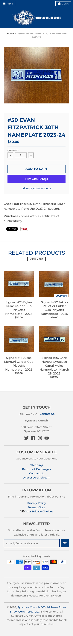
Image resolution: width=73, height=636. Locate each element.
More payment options (36, 188)
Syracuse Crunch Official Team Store (41, 607)
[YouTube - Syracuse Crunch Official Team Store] (46, 438)
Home (10, 33)
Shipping (36, 465)
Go (65, 543)
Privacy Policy (36, 503)
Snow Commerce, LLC (25, 611)
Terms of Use (36, 507)
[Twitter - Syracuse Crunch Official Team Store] (26, 438)
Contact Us (47, 413)
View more (36, 259)
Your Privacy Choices (39, 511)
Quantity (13, 150)
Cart (65, 3)
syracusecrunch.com (36, 477)
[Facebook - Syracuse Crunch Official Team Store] (33, 438)
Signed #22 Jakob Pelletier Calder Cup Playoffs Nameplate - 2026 (54, 308)
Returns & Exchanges (36, 469)
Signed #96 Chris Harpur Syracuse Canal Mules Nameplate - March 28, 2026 (54, 365)
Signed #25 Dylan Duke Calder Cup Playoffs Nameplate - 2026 (18, 308)
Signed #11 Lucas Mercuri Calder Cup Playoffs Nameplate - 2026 (19, 363)
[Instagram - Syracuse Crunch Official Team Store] (40, 438)
